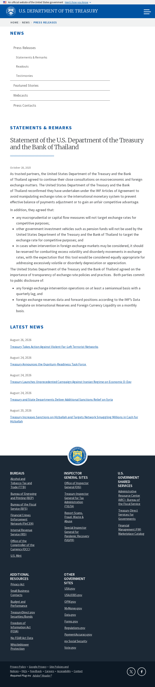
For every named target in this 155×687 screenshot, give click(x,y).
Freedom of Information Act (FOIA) (20, 627)
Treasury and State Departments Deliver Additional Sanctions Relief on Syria (61, 399)
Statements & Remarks (31, 57)
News (26, 22)
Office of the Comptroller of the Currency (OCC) (22, 545)
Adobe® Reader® (42, 675)
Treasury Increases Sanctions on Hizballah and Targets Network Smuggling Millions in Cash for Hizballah (74, 419)
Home (14, 22)
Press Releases (45, 22)
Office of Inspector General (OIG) (76, 485)
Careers (49, 671)
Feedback (36, 671)
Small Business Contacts (19, 593)
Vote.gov (70, 647)
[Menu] (147, 12)
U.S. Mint (16, 556)
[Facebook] (141, 671)
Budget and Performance (18, 604)
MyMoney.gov (73, 608)
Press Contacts (24, 105)
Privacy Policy (18, 666)
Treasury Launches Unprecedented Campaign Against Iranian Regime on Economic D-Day (70, 382)
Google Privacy (37, 666)
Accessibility (64, 671)
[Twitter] (131, 671)
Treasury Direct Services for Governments (128, 515)
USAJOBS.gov (73, 595)
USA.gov (69, 588)
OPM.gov (70, 602)
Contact (78, 671)
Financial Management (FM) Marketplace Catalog (131, 529)
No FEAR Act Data (21, 638)
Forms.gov (71, 621)
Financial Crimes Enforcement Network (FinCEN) (22, 519)
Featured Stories (26, 85)
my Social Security (75, 641)
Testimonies (24, 76)
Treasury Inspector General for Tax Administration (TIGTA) (76, 500)
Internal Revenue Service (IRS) (21, 532)
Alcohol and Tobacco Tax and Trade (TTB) (21, 483)
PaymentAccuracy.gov (78, 634)
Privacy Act (17, 584)
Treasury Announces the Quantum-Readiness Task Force (48, 364)
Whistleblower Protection (19, 647)
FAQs (24, 671)
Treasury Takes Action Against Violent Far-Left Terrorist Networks (54, 347)
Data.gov (70, 615)
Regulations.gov (74, 628)
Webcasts (20, 95)
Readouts (22, 66)
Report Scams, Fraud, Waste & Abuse (74, 517)
